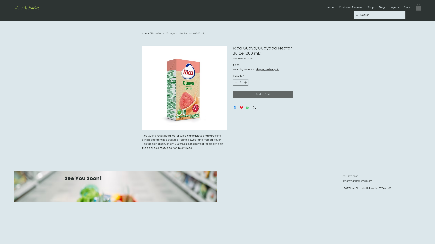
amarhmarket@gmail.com (357, 181)
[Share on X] (254, 107)
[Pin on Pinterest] (241, 107)
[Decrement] (235, 82)
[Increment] (246, 82)
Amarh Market (27, 8)
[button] (418, 7)
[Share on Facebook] (235, 107)
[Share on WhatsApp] (248, 107)
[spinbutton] (241, 82)
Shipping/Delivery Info (267, 69)
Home (145, 33)
